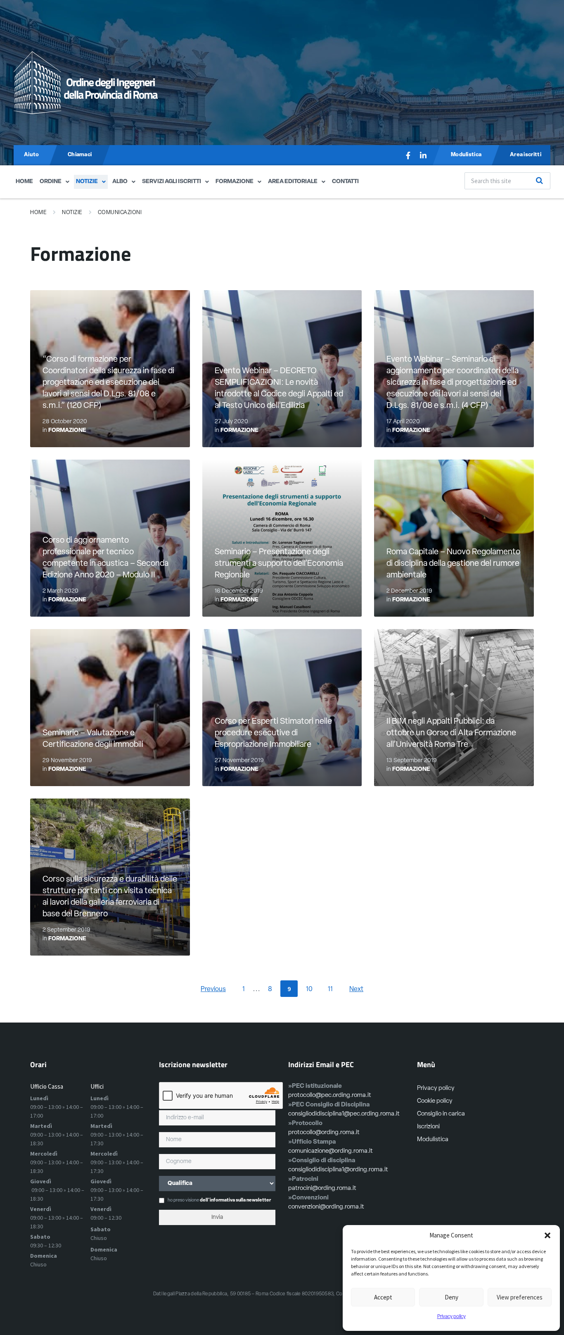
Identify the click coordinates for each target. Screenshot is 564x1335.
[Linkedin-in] (423, 155)
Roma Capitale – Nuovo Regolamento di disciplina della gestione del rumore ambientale (453, 563)
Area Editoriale (293, 182)
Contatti (345, 182)
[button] (547, 1235)
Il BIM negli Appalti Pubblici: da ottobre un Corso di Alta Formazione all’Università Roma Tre (451, 733)
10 (309, 989)
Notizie (87, 182)
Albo (120, 182)
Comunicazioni (120, 212)
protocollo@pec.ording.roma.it (329, 1095)
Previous (213, 989)
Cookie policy (435, 1101)
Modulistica (432, 1140)
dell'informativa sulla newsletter (235, 1200)
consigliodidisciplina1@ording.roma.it (338, 1170)
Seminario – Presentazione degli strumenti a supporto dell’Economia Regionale (279, 563)
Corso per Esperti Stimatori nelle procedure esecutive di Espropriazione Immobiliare (273, 733)
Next (356, 989)
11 (330, 989)
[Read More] (282, 538)
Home (24, 182)
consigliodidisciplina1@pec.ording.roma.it (344, 1114)
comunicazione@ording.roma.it (330, 1151)
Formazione (235, 182)
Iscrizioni (428, 1127)
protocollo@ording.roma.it (324, 1133)
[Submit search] (539, 180)
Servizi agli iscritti (171, 182)
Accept (383, 1297)
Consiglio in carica (441, 1114)
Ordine (51, 182)
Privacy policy (451, 1316)
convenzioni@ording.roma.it (326, 1207)
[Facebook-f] (408, 155)
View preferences (520, 1297)
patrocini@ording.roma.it (322, 1188)
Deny (451, 1297)
